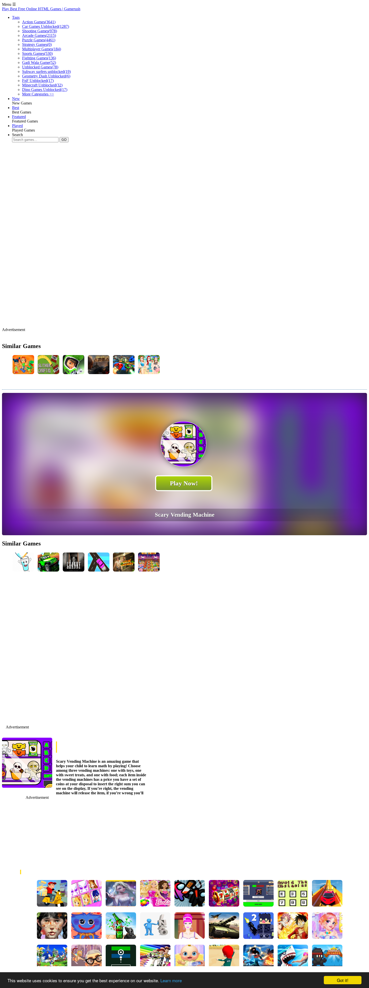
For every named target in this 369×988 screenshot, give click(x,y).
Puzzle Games (38, 40)
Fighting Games (39, 58)
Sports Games (37, 53)
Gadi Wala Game (39, 62)
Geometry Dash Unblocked (46, 76)
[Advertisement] (93, 162)
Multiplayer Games (41, 49)
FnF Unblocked (38, 80)
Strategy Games (37, 44)
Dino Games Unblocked (44, 89)
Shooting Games (39, 31)
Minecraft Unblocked (42, 85)
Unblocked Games (40, 67)
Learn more (171, 980)
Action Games (38, 22)
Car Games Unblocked (45, 26)
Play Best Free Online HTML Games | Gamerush (41, 9)
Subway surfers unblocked (46, 71)
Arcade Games (39, 35)
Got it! (342, 980)
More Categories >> (38, 94)
